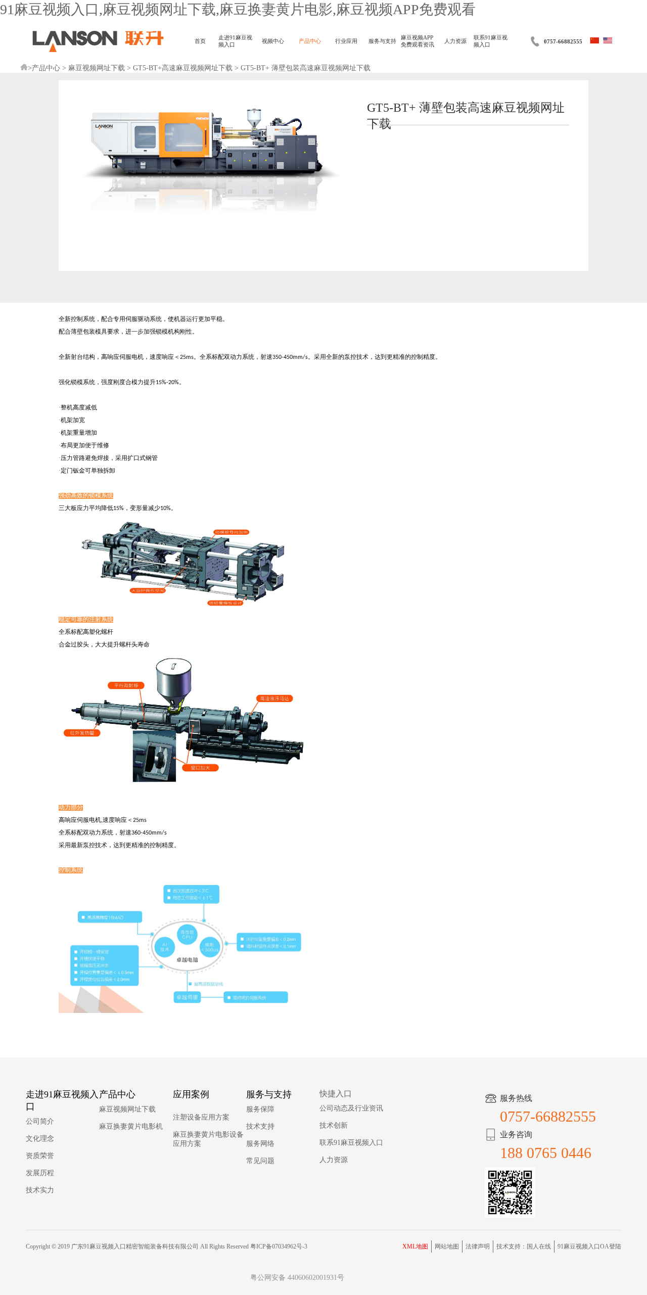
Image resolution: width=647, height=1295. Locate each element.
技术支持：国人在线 (523, 1246)
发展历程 (40, 1173)
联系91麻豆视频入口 (490, 41)
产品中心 (310, 41)
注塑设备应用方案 (201, 1117)
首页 (200, 41)
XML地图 (415, 1246)
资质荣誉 (40, 1156)
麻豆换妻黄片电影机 (131, 1126)
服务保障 (260, 1109)
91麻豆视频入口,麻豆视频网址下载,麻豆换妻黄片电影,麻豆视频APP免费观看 (238, 9)
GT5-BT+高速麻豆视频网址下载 (183, 68)
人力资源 (455, 41)
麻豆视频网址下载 (96, 68)
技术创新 (333, 1125)
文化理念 (40, 1138)
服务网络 (260, 1143)
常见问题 (260, 1161)
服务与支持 (382, 41)
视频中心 (273, 41)
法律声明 (478, 1246)
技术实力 (40, 1190)
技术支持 (260, 1126)
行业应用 (346, 41)
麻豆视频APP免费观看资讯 (417, 41)
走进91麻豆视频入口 (235, 41)
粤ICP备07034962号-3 (278, 1246)
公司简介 (40, 1121)
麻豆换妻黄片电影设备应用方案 (208, 1139)
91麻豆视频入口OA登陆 (589, 1246)
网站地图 (447, 1246)
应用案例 (191, 1094)
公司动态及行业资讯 (351, 1108)
